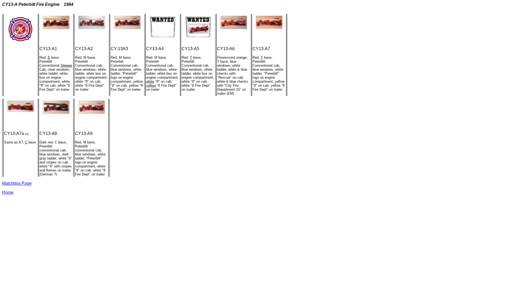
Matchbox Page (17, 183)
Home (8, 192)
